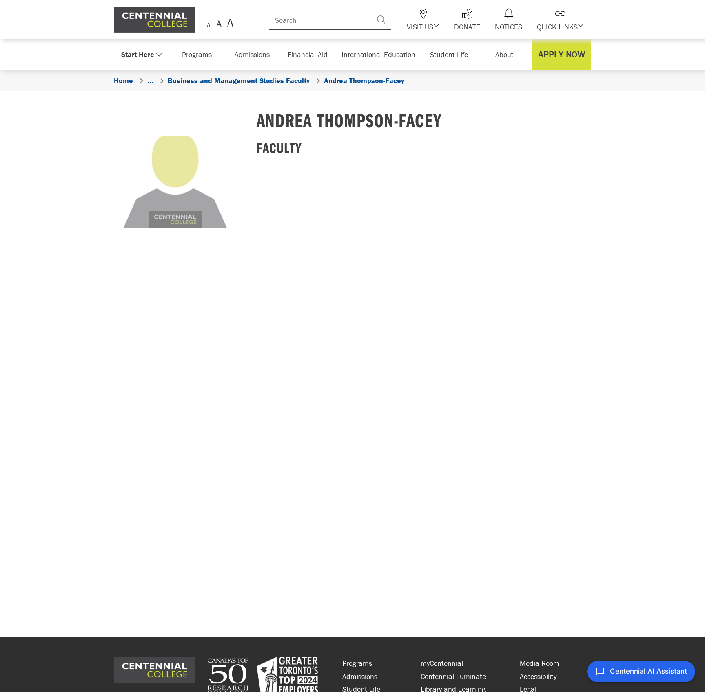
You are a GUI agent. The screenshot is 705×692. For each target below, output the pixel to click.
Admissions (359, 676)
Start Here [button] (138, 54)
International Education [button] (381, 54)
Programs (357, 663)
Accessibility (538, 676)
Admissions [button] (255, 54)
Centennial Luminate (453, 676)
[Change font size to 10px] (219, 24)
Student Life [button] (450, 54)
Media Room (539, 663)
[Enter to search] (397, 19)
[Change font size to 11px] (229, 24)
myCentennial (442, 663)
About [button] (506, 54)
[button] (437, 19)
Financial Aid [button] (312, 54)
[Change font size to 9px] (209, 24)
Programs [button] (198, 54)
